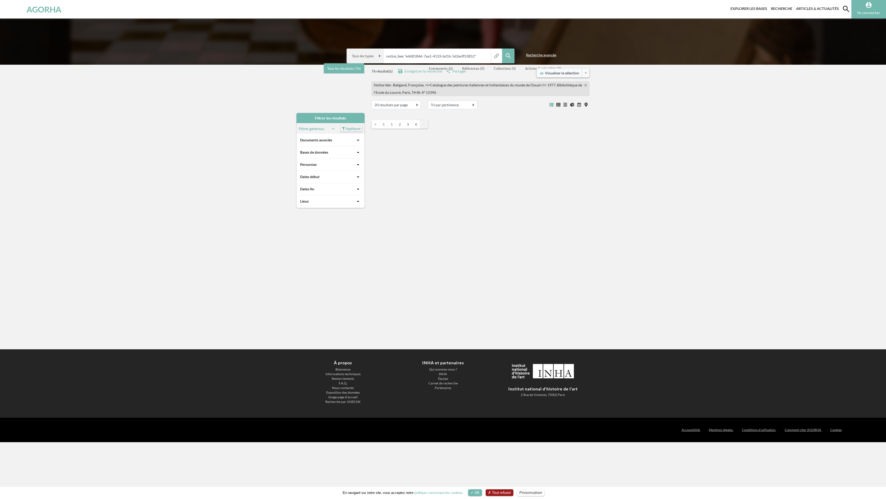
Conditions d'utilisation (759, 430)
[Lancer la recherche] (508, 56)
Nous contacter (343, 388)
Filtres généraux (311, 129)
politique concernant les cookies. (438, 493)
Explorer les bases (749, 8)
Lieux (304, 201)
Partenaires (443, 388)
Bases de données (314, 152)
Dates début (310, 177)
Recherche (782, 8)
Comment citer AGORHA (803, 430)
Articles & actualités (818, 8)
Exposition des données (343, 392)
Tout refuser (501, 493)
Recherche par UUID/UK (343, 402)
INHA (443, 374)
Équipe (443, 378)
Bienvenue (342, 369)
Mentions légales (721, 430)
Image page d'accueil (343, 397)
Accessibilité (691, 430)
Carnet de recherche (443, 383)
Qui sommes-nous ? (443, 369)
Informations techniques (343, 374)
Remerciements (343, 378)
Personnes (308, 164)
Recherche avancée (541, 55)
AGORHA (44, 9)
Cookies (836, 430)
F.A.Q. (343, 383)
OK (476, 493)
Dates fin (307, 189)
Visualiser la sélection (561, 73)
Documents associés (316, 140)
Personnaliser (530, 493)
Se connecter (868, 12)
